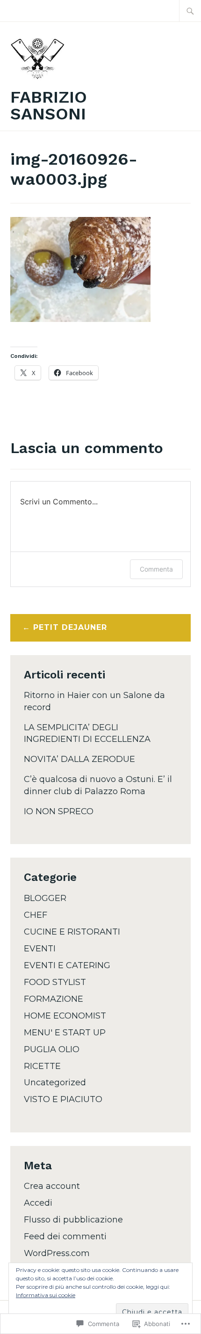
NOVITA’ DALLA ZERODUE (79, 759)
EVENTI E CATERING (67, 965)
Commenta (156, 569)
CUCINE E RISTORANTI (72, 932)
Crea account (52, 1186)
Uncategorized (55, 1082)
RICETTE (42, 1066)
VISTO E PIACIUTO (63, 1099)
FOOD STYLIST (55, 982)
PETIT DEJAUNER (70, 627)
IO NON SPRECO (58, 811)
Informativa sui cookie (45, 1295)
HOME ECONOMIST (65, 1016)
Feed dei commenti (65, 1236)
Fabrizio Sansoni (48, 105)
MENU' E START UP (65, 1032)
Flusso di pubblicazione (73, 1220)
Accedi (38, 1203)
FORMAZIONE (53, 999)
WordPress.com (57, 1253)
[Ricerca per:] (190, 10)
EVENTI (40, 948)
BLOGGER (45, 898)
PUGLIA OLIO (51, 1049)
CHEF (35, 915)
